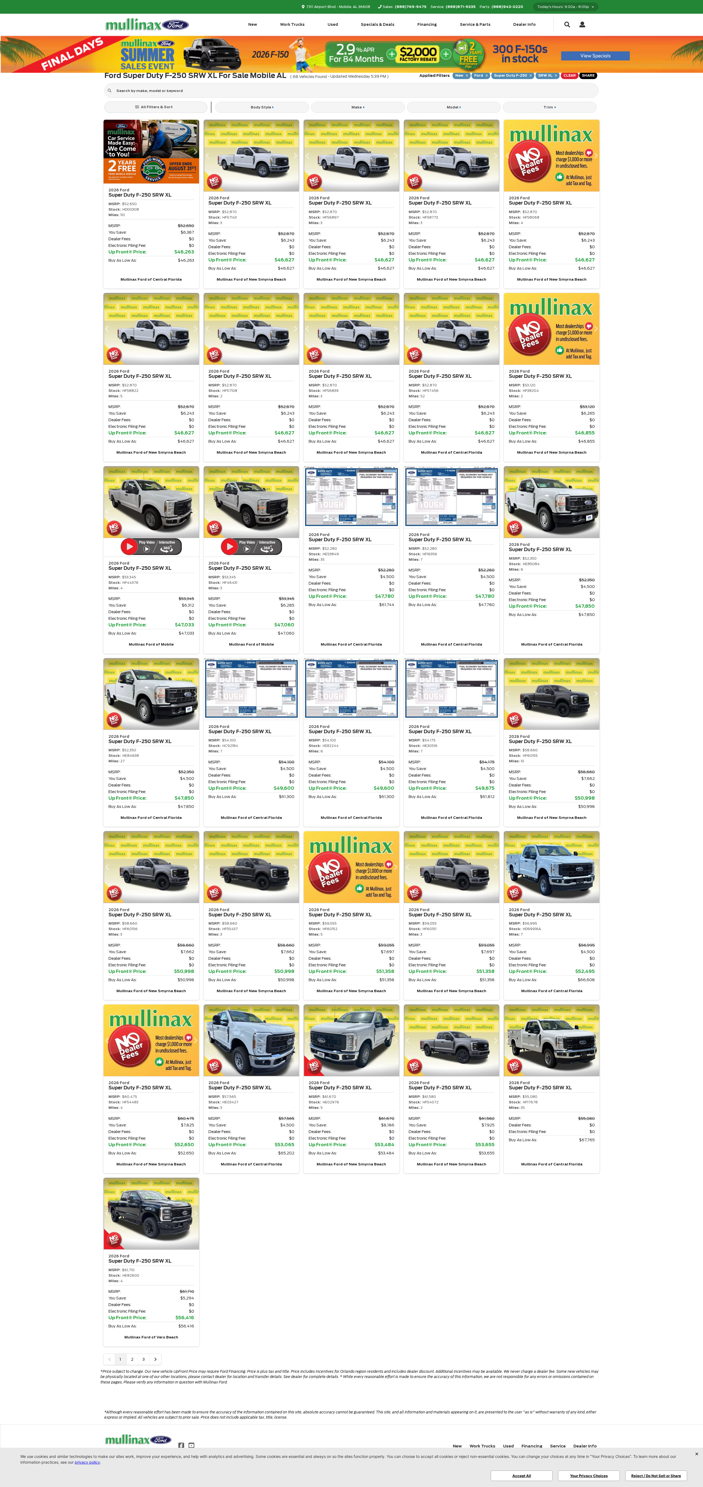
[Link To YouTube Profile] (191, 1445)
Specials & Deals (377, 25)
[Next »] (155, 1359)
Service (558, 1446)
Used (333, 25)
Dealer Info (524, 25)
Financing (427, 25)
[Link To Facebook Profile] (182, 1445)
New (252, 25)
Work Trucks (292, 25)
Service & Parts (475, 25)
